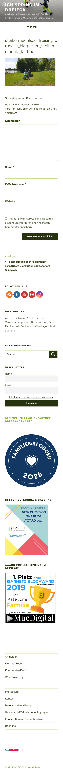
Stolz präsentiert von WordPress (22, 766)
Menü (33, 26)
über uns (10, 330)
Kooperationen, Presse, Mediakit (24, 719)
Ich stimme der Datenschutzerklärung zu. (31, 397)
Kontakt (9, 698)
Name (9, 167)
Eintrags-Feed (13, 663)
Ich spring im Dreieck (22, 7)
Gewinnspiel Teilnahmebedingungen (27, 712)
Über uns (10, 725)
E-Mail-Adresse (15, 184)
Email (8, 385)
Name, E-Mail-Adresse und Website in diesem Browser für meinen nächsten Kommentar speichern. (29, 223)
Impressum (12, 691)
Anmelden (11, 656)
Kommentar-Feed (15, 670)
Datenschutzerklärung (18, 705)
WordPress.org (14, 677)
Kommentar (13, 120)
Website (10, 201)
